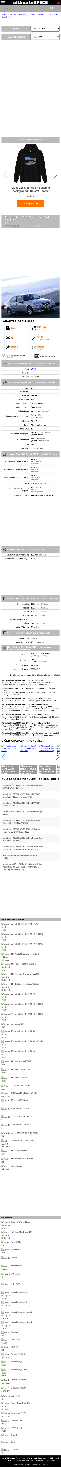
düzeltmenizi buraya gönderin (49, 675)
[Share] (57, 8)
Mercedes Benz (36, 14)
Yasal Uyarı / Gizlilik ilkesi (22, 1464)
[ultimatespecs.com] (30, 2)
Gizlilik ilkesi (36, 1464)
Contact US (45, 1464)
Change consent (50, 1460)
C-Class (48, 14)
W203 (33, 369)
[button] (55, 174)
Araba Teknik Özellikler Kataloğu (15, 14)
